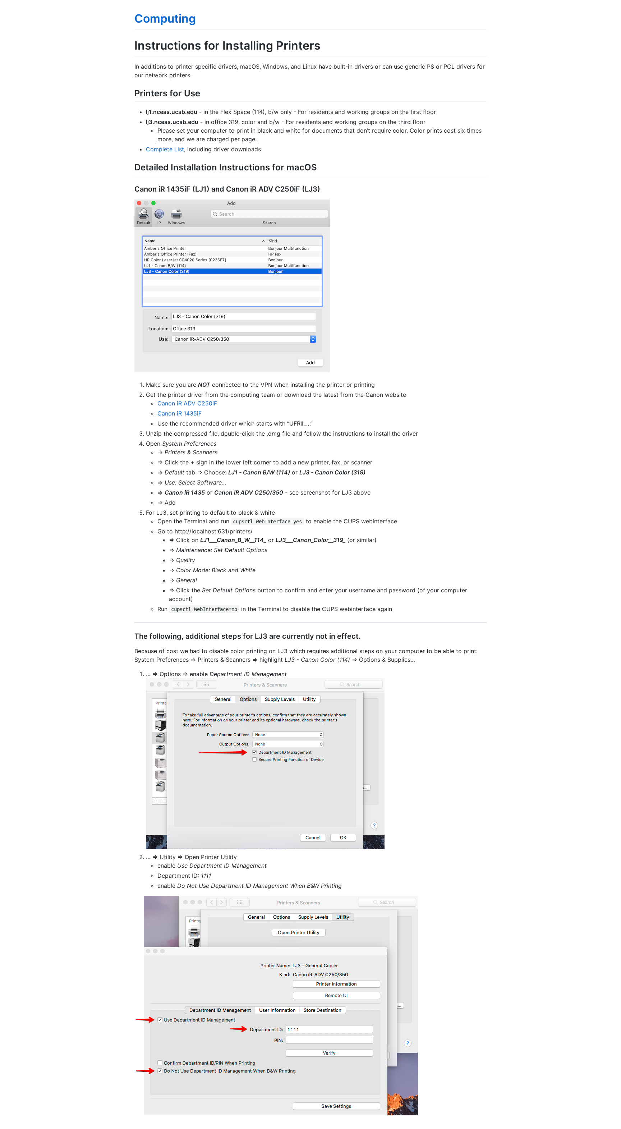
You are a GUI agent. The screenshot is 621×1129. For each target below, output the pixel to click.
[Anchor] (204, 92)
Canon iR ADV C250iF (187, 403)
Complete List (165, 149)
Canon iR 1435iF (179, 413)
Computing (165, 19)
